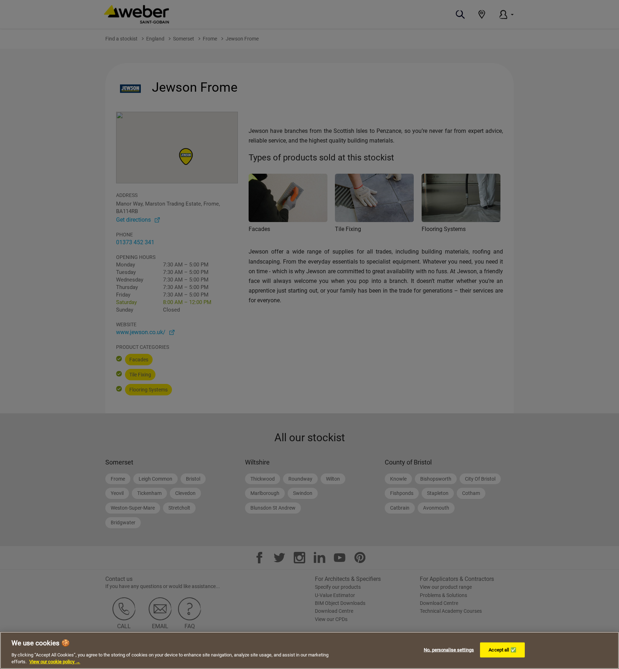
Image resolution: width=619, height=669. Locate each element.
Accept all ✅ (502, 650)
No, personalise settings (449, 650)
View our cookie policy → (54, 661)
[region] (309, 650)
